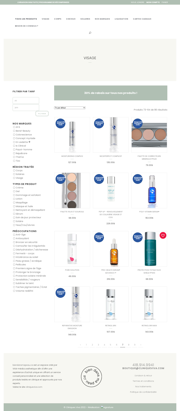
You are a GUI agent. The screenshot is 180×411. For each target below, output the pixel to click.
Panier (165, 2)
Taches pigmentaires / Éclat (31, 287)
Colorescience (24, 134)
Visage (19, 177)
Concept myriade (25, 138)
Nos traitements (143, 386)
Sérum (19, 213)
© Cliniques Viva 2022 (75, 407)
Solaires (20, 174)
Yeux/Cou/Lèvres (25, 225)
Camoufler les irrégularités (30, 245)
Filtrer (42, 113)
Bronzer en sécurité (26, 242)
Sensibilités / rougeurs (28, 279)
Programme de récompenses (54, 2)
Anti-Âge (21, 234)
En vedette (22, 142)
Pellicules (21, 264)
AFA (18, 127)
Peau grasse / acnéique (29, 260)
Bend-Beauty (23, 130)
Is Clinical (21, 145)
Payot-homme (24, 149)
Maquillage (22, 202)
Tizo (18, 160)
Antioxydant (22, 238)
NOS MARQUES (22, 123)
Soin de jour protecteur (28, 217)
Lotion (19, 198)
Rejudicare (21, 153)
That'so (20, 157)
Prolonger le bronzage (28, 272)
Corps (19, 170)
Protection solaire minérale (31, 275)
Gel (18, 191)
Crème (19, 187)
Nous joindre (137, 2)
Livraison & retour (143, 375)
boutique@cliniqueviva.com (143, 368)
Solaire (19, 221)
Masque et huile (24, 206)
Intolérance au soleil (27, 257)
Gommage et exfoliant (28, 195)
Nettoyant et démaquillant (30, 210)
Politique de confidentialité (143, 392)
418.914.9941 (143, 364)
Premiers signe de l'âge (28, 268)
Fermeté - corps (25, 253)
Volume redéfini (24, 290)
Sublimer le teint (25, 283)
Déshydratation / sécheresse (32, 249)
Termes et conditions (143, 381)
